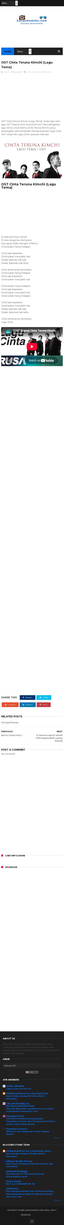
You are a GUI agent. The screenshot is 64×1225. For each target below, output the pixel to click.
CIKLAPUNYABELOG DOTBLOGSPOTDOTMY (20, 1104)
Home (7, 51)
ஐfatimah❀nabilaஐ (16, 1171)
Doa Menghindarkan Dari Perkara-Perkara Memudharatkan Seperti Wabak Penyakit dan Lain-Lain (30, 1194)
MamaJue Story (15, 1116)
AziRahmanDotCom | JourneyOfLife (27, 1093)
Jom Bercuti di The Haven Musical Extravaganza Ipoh (25, 1175)
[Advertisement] (32, 98)
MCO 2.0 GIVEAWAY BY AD (20, 1184)
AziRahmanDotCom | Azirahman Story (28, 1151)
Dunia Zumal (13, 1181)
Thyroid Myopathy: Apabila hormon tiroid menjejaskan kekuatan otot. (29, 1109)
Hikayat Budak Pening (19, 1161)
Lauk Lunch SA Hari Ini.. (19, 1088)
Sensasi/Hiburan (44, 72)
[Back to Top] (32, 1221)
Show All (57, 1138)
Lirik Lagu (31, 72)
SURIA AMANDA (15, 1086)
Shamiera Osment (16, 1128)
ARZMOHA (12, 1188)
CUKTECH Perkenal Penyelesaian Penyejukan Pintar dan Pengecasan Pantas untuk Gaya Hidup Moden (30, 1121)
